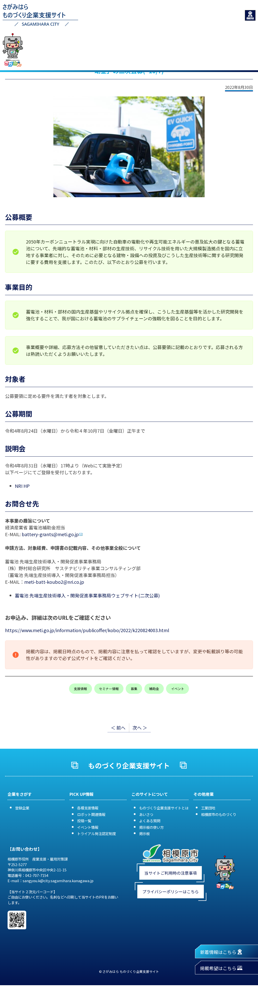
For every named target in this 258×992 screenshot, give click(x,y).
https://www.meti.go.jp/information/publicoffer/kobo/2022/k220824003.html (87, 630)
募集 (134, 688)
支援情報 (80, 688)
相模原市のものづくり (218, 814)
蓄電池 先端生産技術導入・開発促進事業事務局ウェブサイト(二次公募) (87, 595)
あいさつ (146, 814)
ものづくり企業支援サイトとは (163, 807)
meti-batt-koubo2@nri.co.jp (54, 581)
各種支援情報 (87, 807)
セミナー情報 (109, 688)
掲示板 (144, 833)
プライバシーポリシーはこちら (170, 891)
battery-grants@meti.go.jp (50, 534)
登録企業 (22, 807)
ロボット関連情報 (91, 814)
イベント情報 (87, 827)
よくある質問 (149, 820)
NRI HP (22, 486)
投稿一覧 (84, 820)
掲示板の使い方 (151, 827)
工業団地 (208, 807)
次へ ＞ (140, 727)
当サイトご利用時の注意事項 (170, 873)
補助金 (154, 688)
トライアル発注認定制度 (96, 833)
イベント (177, 688)
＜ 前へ (118, 727)
